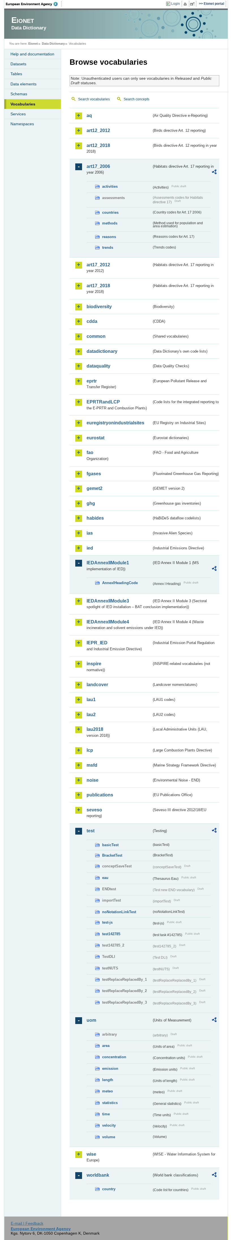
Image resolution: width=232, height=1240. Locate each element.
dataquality (98, 366)
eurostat (95, 437)
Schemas (18, 94)
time (106, 1114)
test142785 (111, 934)
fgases (94, 473)
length (107, 1080)
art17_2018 (98, 285)
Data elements (23, 84)
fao (90, 452)
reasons (109, 237)
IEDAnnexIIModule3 (108, 601)
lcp (90, 750)
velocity (109, 1125)
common (96, 336)
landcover (97, 684)
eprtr (92, 381)
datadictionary (102, 351)
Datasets (18, 64)
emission (110, 1068)
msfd (92, 765)
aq (89, 115)
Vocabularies (22, 104)
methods (109, 223)
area (105, 1046)
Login (175, 3)
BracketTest (112, 855)
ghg (91, 503)
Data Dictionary (53, 43)
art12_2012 (98, 130)
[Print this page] (186, 4)
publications (100, 794)
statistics (110, 1103)
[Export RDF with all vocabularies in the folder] (214, 172)
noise (92, 780)
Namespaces (22, 124)
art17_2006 (98, 166)
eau (105, 878)
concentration (114, 1057)
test (90, 830)
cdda (92, 321)
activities (110, 186)
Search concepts (136, 99)
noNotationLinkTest (119, 912)
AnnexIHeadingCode (120, 583)
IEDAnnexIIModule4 (108, 621)
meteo (107, 1091)
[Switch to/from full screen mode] (193, 4)
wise (91, 1154)
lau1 (91, 699)
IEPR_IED (97, 642)
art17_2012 (98, 264)
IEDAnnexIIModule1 (108, 562)
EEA (33, 4)
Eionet (33, 43)
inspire (94, 663)
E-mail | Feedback (27, 1223)
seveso (94, 809)
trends (107, 247)
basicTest (110, 845)
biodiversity (99, 306)
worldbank (98, 1175)
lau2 (91, 714)
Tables (16, 74)
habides (95, 518)
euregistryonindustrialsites (115, 422)
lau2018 (95, 729)
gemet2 (94, 488)
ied (90, 548)
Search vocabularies (94, 99)
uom (91, 1020)
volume (108, 1137)
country (108, 1189)
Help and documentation (32, 54)
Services (18, 114)
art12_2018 (98, 145)
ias (90, 533)
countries (110, 212)
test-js (107, 922)
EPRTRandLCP (103, 401)
